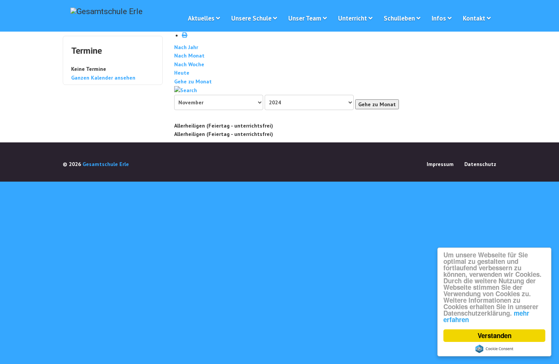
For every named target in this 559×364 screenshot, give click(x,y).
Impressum (440, 164)
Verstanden (494, 335)
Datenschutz (480, 164)
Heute (181, 72)
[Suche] (185, 89)
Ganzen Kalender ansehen (103, 77)
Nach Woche (189, 64)
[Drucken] (185, 35)
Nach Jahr (186, 47)
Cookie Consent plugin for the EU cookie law (494, 349)
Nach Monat (189, 55)
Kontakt (474, 18)
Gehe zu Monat (193, 81)
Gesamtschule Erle (106, 164)
